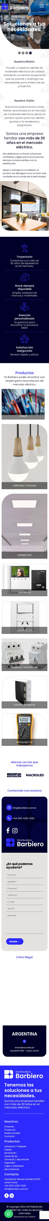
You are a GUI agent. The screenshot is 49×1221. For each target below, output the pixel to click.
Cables (8, 1149)
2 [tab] (23, 53)
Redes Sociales (12, 1133)
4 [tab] (30, 53)
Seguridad (9, 1162)
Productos (9, 1129)
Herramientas (11, 1169)
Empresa (9, 1126)
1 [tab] (19, 53)
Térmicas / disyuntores (16, 1159)
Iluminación (10, 1152)
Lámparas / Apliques (15, 1146)
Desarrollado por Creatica (24, 1217)
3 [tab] (26, 53)
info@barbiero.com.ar (24, 807)
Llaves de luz (11, 1156)
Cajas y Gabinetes (14, 1166)
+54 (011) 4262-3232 (23, 818)
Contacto (9, 1136)
